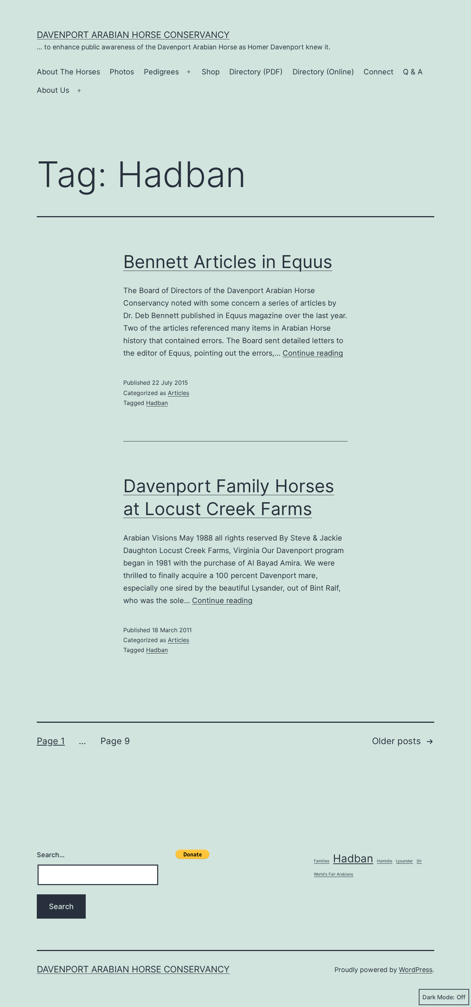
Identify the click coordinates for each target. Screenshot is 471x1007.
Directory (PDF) (256, 71)
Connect (378, 71)
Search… (51, 855)
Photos (122, 71)
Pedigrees (161, 71)
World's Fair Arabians (333, 874)
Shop (211, 71)
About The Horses (68, 71)
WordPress (415, 969)
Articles (178, 393)
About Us (53, 90)
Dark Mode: (438, 997)
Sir (419, 861)
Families (321, 861)
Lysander (404, 861)
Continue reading (313, 353)
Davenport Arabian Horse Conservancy (133, 34)
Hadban (157, 402)
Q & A (413, 71)
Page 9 (115, 741)
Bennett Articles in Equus (227, 261)
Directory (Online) (323, 71)
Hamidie (384, 861)
